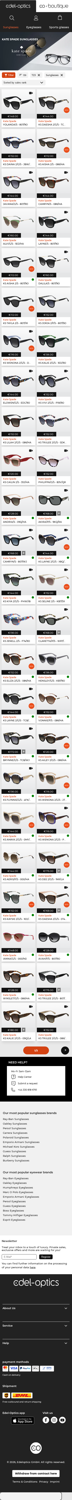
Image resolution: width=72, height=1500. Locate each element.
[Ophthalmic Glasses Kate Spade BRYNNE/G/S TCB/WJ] (18, 737)
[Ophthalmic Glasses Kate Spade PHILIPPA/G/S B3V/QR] (54, 459)
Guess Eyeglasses (14, 1205)
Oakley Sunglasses (15, 1123)
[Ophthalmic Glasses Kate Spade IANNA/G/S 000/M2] (18, 935)
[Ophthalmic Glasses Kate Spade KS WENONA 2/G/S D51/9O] (18, 339)
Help (5, 1343)
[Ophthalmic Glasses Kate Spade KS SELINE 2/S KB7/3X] (54, 578)
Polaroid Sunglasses (16, 1137)
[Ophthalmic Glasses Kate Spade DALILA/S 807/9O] (54, 260)
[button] (18, 6)
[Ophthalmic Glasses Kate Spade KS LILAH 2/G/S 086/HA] (18, 419)
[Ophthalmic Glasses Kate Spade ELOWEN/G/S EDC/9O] (18, 379)
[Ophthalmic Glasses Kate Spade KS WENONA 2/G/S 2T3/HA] (54, 776)
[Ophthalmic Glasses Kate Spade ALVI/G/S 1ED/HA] (18, 220)
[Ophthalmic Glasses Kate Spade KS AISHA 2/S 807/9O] (18, 260)
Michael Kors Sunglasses (19, 1146)
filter (11, 75)
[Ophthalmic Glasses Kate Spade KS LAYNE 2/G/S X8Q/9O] (54, 538)
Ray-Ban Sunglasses (16, 1119)
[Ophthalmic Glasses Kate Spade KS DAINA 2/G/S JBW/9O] (18, 141)
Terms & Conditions (24, 1481)
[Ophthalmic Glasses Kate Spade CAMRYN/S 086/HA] (54, 181)
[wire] (47, 1368)
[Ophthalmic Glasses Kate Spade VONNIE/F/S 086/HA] (54, 697)
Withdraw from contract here (36, 1473)
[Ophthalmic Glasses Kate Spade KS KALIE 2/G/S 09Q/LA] (18, 1015)
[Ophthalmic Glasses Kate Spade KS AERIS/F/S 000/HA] (18, 856)
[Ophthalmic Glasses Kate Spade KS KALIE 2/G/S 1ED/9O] (54, 339)
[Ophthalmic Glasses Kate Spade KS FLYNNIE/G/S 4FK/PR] (18, 776)
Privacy (43, 1481)
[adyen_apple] (35, 1368)
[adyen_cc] (5, 1368)
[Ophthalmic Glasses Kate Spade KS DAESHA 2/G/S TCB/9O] (54, 101)
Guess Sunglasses (14, 1151)
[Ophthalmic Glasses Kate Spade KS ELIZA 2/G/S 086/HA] (18, 657)
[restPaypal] (25, 1368)
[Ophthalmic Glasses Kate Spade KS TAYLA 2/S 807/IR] (18, 300)
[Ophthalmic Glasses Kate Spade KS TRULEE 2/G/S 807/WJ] (54, 975)
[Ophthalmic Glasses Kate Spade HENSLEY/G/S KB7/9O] (54, 657)
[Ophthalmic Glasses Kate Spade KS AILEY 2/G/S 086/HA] (54, 737)
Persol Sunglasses (14, 1128)
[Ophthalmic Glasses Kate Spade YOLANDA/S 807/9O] (18, 101)
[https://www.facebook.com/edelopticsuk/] (46, 1421)
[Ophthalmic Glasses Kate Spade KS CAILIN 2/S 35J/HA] (18, 459)
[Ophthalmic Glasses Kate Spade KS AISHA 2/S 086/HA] (54, 141)
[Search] (12, 17)
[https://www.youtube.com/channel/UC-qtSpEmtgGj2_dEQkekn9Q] (62, 1421)
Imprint (55, 1481)
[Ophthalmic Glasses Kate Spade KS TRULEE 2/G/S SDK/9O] (54, 419)
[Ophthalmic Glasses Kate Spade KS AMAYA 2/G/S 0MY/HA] (18, 816)
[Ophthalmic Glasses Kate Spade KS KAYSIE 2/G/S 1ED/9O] (18, 896)
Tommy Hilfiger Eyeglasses (20, 1215)
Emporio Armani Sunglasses (21, 1142)
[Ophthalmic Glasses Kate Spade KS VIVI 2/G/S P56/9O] (54, 379)
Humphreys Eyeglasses (18, 1187)
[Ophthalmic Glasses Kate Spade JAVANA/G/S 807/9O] (18, 181)
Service (7, 1325)
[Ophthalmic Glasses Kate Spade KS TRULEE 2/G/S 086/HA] (54, 1015)
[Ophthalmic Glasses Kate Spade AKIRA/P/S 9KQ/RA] (54, 499)
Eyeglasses (33, 27)
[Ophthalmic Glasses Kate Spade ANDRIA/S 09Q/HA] (18, 499)
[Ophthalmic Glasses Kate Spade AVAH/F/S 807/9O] (54, 935)
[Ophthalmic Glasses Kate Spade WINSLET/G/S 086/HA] (18, 975)
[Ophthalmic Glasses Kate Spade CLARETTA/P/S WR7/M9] (54, 618)
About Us (8, 1308)
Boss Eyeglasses (13, 1210)
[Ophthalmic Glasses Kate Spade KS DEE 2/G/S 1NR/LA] (54, 856)
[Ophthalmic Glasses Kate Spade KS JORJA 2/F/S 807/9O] (54, 300)
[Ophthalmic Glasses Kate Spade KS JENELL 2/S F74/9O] (18, 618)
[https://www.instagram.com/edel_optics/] (54, 1421)
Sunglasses (10, 27)
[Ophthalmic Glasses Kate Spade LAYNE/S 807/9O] (54, 220)
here (33, 1267)
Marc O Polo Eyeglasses (18, 1192)
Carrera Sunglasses (15, 1132)
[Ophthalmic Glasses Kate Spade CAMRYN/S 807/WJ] (18, 538)
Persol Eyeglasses (14, 1201)
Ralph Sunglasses (14, 1155)
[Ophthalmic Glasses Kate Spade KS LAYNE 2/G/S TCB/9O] (18, 697)
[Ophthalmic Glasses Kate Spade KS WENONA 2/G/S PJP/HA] (54, 816)
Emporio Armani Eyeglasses (21, 1196)
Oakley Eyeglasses (15, 1182)
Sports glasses (59, 27)
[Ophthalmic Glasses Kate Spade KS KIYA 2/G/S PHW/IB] (18, 578)
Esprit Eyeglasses (14, 1219)
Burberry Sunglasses (16, 1160)
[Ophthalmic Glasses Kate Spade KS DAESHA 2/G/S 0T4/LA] (54, 896)
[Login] (36, 17)
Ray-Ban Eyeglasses (16, 1178)
